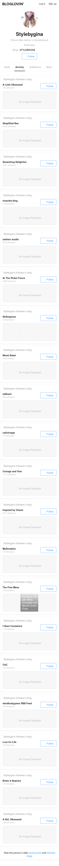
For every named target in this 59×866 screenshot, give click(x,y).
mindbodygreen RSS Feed (17, 703)
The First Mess (11, 587)
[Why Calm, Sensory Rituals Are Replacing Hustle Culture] (11, 332)
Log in (42, 3)
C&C (5, 664)
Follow (31, 56)
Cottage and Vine (12, 471)
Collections (35, 67)
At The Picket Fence (14, 278)
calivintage (9, 432)
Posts (7, 67)
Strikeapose (9, 316)
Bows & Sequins (12, 780)
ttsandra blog (10, 200)
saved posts (35, 852)
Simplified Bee (11, 123)
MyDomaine (9, 548)
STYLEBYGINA (27, 50)
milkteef (7, 394)
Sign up (53, 3)
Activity (19, 67)
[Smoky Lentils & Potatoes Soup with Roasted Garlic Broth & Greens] (11, 603)
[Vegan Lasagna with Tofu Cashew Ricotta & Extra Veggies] (47, 603)
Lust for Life (9, 742)
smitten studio (11, 239)
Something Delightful (14, 162)
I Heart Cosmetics (12, 626)
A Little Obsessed (13, 84)
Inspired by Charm (13, 510)
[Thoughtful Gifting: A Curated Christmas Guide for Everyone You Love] (47, 332)
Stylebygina (9, 79)
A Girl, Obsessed (12, 819)
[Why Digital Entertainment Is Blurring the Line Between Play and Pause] (29, 332)
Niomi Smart (9, 355)
